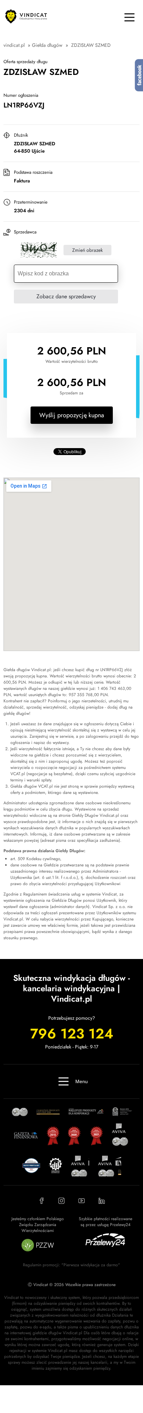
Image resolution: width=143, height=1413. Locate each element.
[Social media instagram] (61, 1201)
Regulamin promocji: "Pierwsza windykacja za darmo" (71, 1265)
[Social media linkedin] (102, 1201)
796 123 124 (71, 1034)
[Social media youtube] (81, 1201)
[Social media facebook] (41, 1201)
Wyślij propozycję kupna (71, 415)
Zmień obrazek (87, 250)
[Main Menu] (129, 17)
